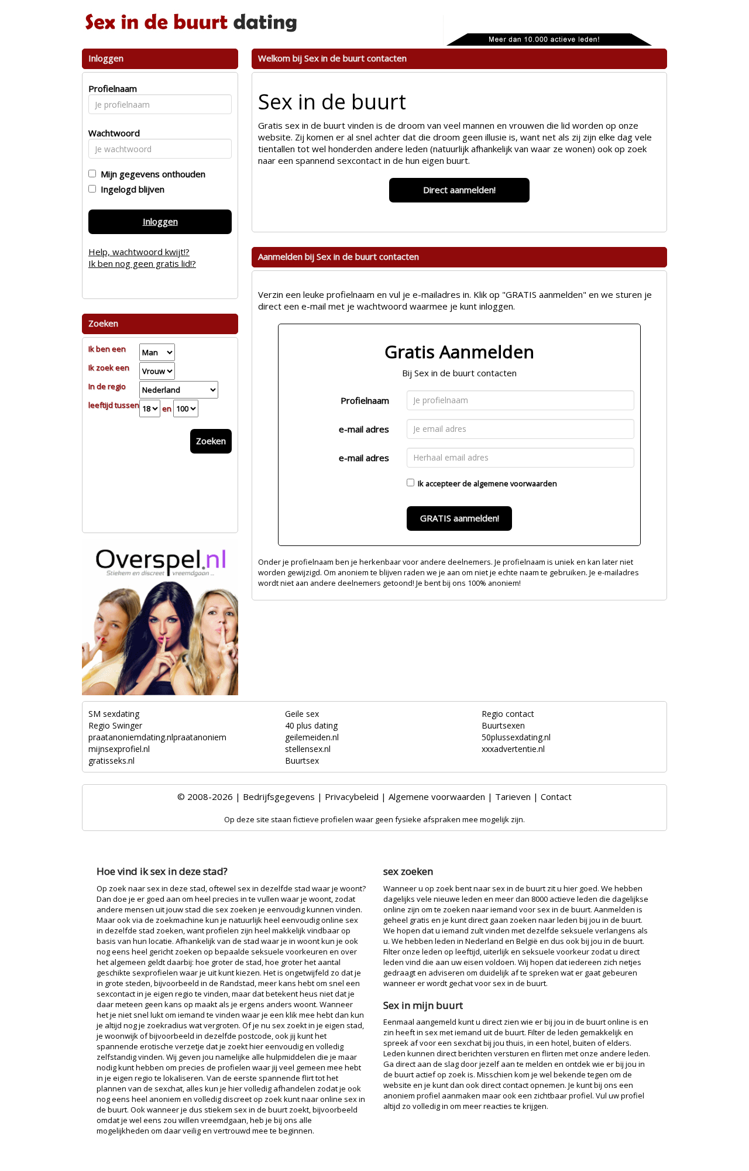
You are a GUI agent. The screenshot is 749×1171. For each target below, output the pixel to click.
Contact (556, 796)
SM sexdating (113, 713)
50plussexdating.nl (516, 737)
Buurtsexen (503, 725)
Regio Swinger (115, 725)
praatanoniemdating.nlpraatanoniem (157, 737)
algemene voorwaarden (515, 483)
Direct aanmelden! (459, 189)
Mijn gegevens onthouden (150, 174)
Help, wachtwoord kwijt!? (139, 251)
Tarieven (513, 796)
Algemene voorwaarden (437, 796)
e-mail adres (364, 429)
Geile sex (302, 713)
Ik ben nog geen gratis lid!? (142, 263)
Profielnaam (365, 400)
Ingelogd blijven (130, 189)
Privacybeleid (352, 796)
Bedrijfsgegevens (279, 796)
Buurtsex (302, 760)
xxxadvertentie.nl (513, 748)
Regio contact (508, 713)
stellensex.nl (308, 748)
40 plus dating (311, 725)
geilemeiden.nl (312, 737)
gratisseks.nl (111, 760)
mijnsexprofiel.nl (119, 748)
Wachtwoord (110, 133)
